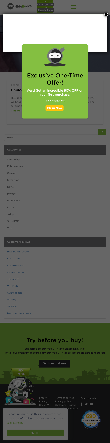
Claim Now (54, 108)
